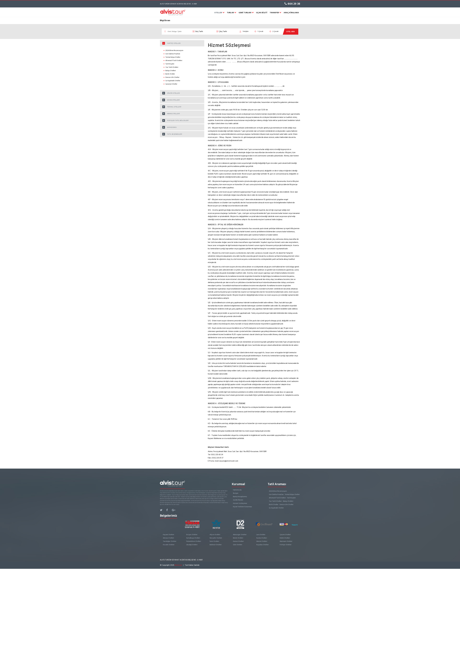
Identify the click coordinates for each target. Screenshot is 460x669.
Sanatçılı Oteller (171, 84)
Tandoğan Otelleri (169, 541)
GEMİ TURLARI (245, 12)
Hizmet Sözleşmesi (240, 503)
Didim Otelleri (285, 538)
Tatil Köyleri (169, 63)
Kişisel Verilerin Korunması (242, 506)
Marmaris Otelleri (286, 541)
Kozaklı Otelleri (168, 544)
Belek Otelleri (238, 538)
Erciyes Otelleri (191, 534)
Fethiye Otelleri (285, 544)
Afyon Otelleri (215, 534)
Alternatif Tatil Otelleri (173, 60)
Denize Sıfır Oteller (172, 77)
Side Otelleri (237, 544)
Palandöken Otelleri (193, 541)
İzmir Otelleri (214, 541)
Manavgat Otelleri (239, 534)
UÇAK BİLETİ (261, 12)
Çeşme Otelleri (285, 534)
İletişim (235, 493)
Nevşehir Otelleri (216, 538)
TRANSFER (274, 12)
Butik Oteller (170, 74)
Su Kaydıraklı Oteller (172, 80)
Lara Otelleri (260, 534)
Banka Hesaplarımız (240, 496)
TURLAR (230, 12)
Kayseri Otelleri (168, 534)
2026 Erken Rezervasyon (174, 50)
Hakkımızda (237, 489)
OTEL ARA (290, 31)
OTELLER (218, 12)
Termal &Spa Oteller (172, 57)
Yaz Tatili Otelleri (171, 67)
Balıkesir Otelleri (216, 544)
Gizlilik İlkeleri (238, 500)
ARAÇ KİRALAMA (291, 12)
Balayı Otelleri (170, 70)
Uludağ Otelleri (191, 544)
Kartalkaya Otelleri (193, 538)
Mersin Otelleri (261, 541)
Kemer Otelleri (238, 541)
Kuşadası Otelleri (262, 544)
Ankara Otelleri (168, 538)
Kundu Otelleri (261, 538)
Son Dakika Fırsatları (172, 53)
